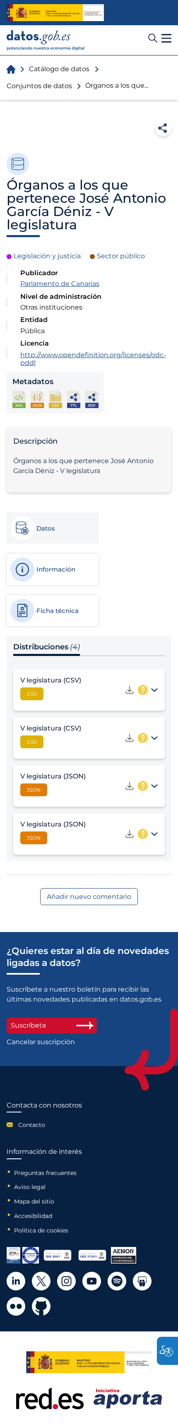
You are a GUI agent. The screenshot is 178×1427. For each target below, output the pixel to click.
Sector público (121, 256)
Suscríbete (28, 1025)
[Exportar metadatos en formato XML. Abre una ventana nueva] (19, 399)
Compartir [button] (163, 128)
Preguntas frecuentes (45, 1173)
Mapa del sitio (34, 1201)
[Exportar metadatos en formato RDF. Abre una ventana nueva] (92, 399)
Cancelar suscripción (41, 1042)
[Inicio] (46, 40)
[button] (166, 38)
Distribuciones (46, 646)
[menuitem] (44, 1125)
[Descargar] (130, 690)
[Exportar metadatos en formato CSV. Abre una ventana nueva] (55, 399)
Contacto (31, 1125)
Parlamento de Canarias (59, 284)
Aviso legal (30, 1187)
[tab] (52, 528)
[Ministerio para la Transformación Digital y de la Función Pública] (55, 12)
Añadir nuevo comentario (89, 897)
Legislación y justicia (47, 256)
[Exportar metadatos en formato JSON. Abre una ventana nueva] (37, 399)
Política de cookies (41, 1230)
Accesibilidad (33, 1216)
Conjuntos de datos (39, 86)
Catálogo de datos (59, 69)
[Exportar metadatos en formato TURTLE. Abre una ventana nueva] (73, 399)
